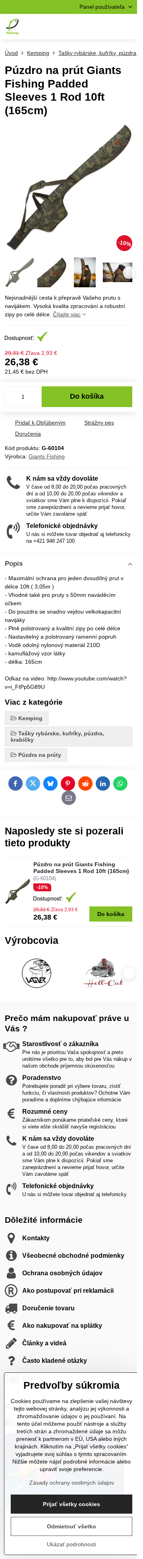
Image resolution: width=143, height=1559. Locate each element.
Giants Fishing (47, 456)
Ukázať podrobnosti (71, 1544)
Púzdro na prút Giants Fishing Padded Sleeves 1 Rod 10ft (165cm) (81, 868)
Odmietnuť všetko (71, 1526)
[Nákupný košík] (108, 27)
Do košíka (87, 396)
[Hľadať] (89, 27)
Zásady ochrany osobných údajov (71, 1482)
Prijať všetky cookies (71, 1504)
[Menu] (127, 27)
